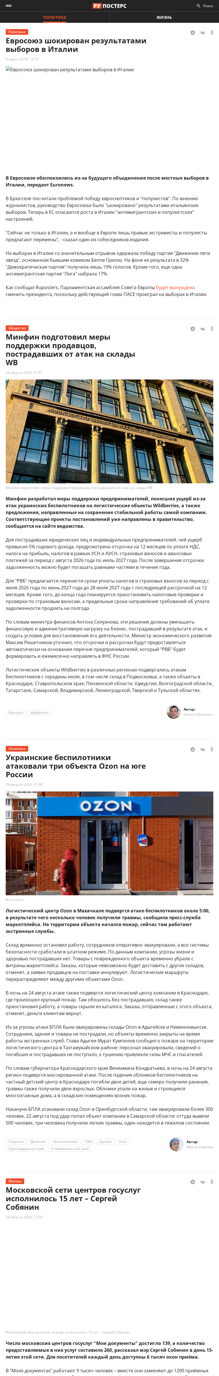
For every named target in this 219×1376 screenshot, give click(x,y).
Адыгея (105, 1141)
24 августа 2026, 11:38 (24, 784)
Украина (16, 1141)
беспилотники (65, 1141)
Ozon (123, 1141)
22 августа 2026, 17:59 (24, 1217)
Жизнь (164, 17)
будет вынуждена (175, 287)
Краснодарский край (26, 1148)
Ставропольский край (70, 1148)
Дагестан (38, 1141)
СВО (88, 1141)
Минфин (16, 712)
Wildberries (40, 712)
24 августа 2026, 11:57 (24, 372)
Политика (54, 17)
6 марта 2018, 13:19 (22, 59)
